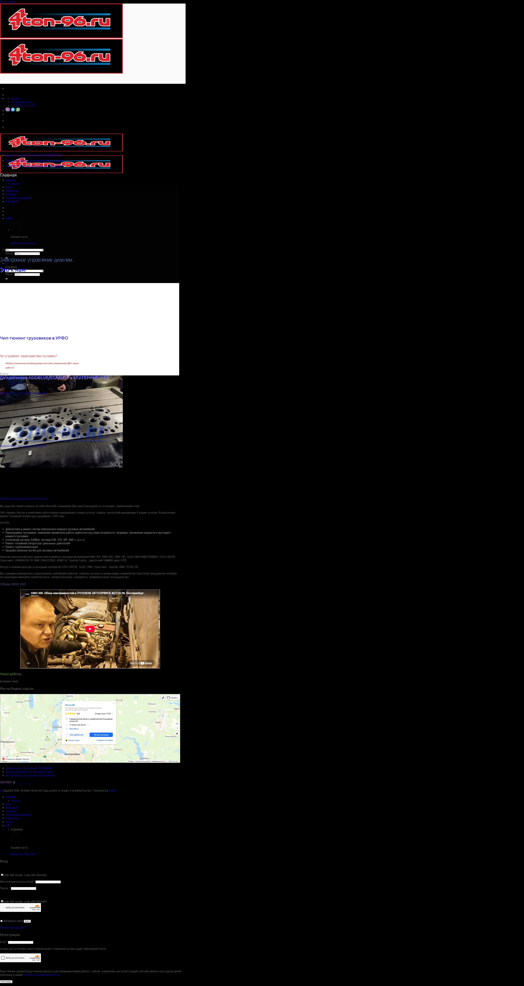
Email (3, 942)
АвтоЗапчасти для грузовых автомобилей (34, 166)
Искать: (9, 253)
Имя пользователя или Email (17, 881)
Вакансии (11, 190)
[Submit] (6, 278)
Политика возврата (18, 198)
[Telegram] (13, 110)
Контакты (12, 201)
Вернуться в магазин (23, 243)
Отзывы (11, 194)
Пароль (5, 888)
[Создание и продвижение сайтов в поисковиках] (6, 783)
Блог (8, 187)
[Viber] (7, 110)
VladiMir (113, 790)
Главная (10, 180)
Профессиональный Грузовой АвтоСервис (34, 160)
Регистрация (6, 982)
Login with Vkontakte (35, 875)
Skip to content (8, 2)
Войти (27, 921)
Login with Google (13, 875)
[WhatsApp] (18, 110)
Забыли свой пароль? (12, 927)
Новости (15, 183)
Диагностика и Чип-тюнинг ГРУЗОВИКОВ (33, 155)
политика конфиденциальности (41, 974)
